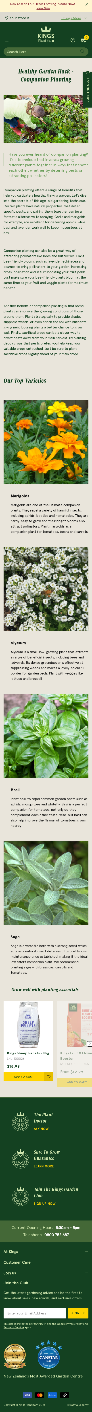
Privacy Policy (74, 1323)
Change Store (71, 18)
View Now (43, 8)
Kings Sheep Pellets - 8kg (28, 1053)
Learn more (44, 1166)
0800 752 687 (56, 1234)
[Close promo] (86, 4)
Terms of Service (14, 1327)
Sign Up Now (45, 1204)
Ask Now (41, 1129)
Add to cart (24, 1076)
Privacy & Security (77, 1404)
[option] (28, 1041)
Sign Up (78, 1313)
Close (88, 72)
